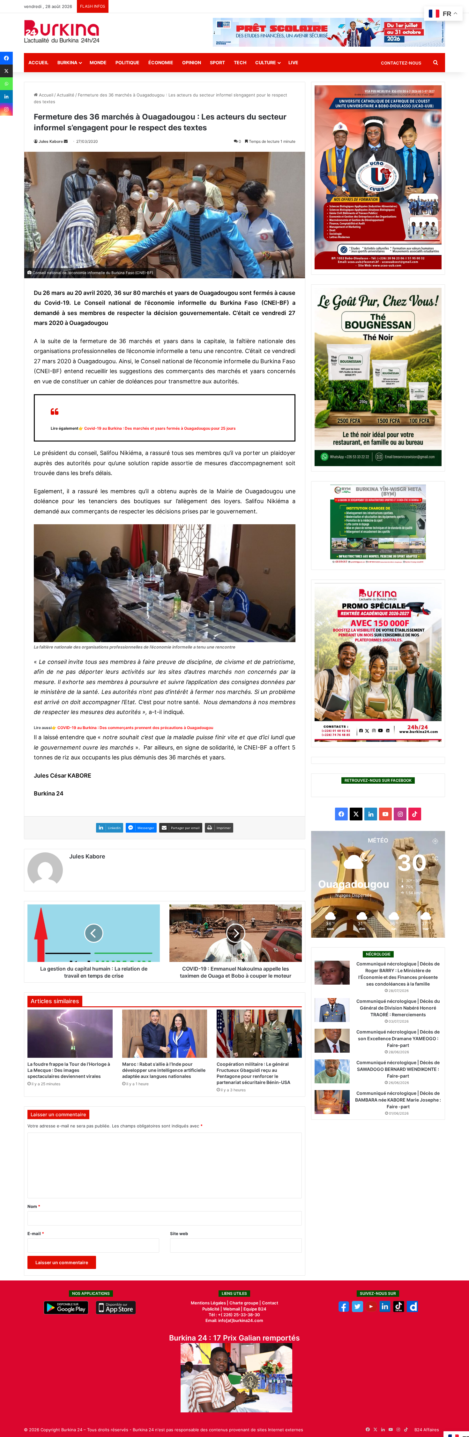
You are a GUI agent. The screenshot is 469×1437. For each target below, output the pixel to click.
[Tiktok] (398, 1310)
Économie (160, 62)
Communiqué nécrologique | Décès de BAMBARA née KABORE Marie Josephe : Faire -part (398, 1099)
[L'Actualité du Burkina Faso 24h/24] (62, 31)
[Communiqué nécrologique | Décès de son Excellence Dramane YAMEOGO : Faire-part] (332, 1041)
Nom (33, 1206)
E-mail (35, 1233)
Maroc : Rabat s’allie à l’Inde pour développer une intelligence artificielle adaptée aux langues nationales (163, 1070)
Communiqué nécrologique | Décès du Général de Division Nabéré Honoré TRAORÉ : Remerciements (398, 1007)
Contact (270, 1302)
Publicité (211, 1308)
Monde (98, 62)
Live (293, 62)
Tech (240, 62)
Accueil (38, 62)
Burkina (67, 62)
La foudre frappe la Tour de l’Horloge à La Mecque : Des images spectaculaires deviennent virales (68, 1070)
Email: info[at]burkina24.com (234, 1320)
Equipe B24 (254, 1308)
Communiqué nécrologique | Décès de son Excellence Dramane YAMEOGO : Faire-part (398, 1038)
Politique (127, 62)
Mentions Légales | (210, 1302)
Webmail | (232, 1308)
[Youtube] (371, 1310)
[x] (357, 1310)
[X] (6, 71)
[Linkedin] (6, 96)
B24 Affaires (426, 1429)
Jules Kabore (51, 141)
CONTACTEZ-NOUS (401, 62)
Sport (217, 62)
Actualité (65, 94)
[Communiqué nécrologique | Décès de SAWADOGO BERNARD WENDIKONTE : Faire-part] (332, 1071)
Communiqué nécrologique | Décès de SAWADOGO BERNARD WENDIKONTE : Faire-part (398, 1069)
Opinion (191, 62)
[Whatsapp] (6, 83)
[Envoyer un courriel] (66, 141)
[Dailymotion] (412, 1310)
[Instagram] (6, 109)
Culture (265, 62)
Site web (179, 1233)
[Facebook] (6, 58)
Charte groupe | (245, 1302)
